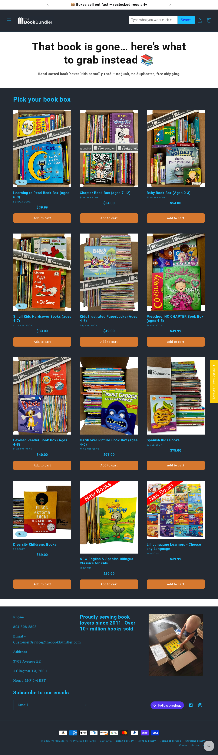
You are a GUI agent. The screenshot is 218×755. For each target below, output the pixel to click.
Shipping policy (195, 740)
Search (186, 20)
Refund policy (124, 740)
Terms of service (170, 740)
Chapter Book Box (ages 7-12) (105, 193)
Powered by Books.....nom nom (92, 740)
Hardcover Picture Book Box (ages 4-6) (109, 442)
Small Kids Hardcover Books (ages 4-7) (42, 318)
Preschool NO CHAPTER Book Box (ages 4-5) (175, 318)
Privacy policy (147, 740)
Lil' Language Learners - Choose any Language (174, 547)
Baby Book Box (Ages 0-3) (169, 193)
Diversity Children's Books (35, 545)
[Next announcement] (170, 4)
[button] (9, 20)
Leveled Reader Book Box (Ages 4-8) (40, 442)
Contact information (192, 745)
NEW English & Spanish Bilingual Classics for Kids (107, 561)
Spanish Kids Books (163, 440)
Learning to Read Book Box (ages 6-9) (41, 195)
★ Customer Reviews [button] (214, 381)
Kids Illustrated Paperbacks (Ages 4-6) (108, 318)
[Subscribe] (85, 705)
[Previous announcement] (48, 4)
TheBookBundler (61, 740)
